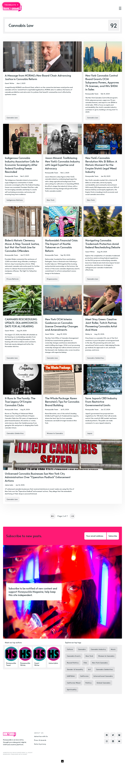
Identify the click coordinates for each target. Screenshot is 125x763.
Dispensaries (52, 279)
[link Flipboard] (119, 735)
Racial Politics (73, 663)
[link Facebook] (106, 735)
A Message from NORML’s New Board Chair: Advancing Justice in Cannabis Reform (38, 77)
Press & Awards (40, 740)
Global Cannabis (103, 683)
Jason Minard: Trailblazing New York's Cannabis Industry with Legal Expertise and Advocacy (62, 163)
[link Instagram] (106, 741)
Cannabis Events (74, 656)
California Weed (73, 683)
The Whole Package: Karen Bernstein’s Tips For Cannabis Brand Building (62, 401)
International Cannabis (103, 676)
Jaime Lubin (9, 485)
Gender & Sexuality (75, 669)
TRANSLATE (11, 5)
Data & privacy (40, 744)
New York (50, 200)
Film (85, 663)
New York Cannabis (100, 663)
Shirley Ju (88, 334)
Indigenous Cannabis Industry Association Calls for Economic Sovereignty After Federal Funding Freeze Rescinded (22, 164)
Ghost (25, 754)
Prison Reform (13, 279)
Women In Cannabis (55, 433)
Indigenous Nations (15, 200)
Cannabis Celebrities (95, 358)
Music (113, 649)
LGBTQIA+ (71, 676)
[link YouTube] (119, 741)
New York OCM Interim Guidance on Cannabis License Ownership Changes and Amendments (61, 324)
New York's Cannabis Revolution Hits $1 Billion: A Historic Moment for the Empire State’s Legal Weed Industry (101, 164)
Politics (89, 683)
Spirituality (71, 689)
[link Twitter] (113, 735)
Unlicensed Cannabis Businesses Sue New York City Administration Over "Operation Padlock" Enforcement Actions (38, 477)
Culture (70, 649)
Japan (89, 433)
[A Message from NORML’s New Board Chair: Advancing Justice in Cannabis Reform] (42, 81)
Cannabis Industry (98, 649)
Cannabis (82, 649)
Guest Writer (9, 83)
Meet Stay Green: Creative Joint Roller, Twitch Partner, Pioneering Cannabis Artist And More (101, 324)
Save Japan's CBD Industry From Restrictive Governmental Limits (101, 401)
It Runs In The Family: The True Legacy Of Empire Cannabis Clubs (20, 401)
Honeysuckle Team (91, 94)
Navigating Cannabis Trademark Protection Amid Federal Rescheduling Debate (102, 243)
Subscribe (113, 535)
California (84, 676)
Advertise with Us (41, 736)
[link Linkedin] (113, 741)
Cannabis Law (12, 118)
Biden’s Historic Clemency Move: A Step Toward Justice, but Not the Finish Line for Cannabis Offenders (22, 245)
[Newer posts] (53, 516)
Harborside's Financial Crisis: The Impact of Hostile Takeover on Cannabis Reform (61, 245)
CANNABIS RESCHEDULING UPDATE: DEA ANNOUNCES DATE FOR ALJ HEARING (21, 322)
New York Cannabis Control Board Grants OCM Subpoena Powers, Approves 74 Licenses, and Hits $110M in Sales (102, 82)
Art (89, 669)
